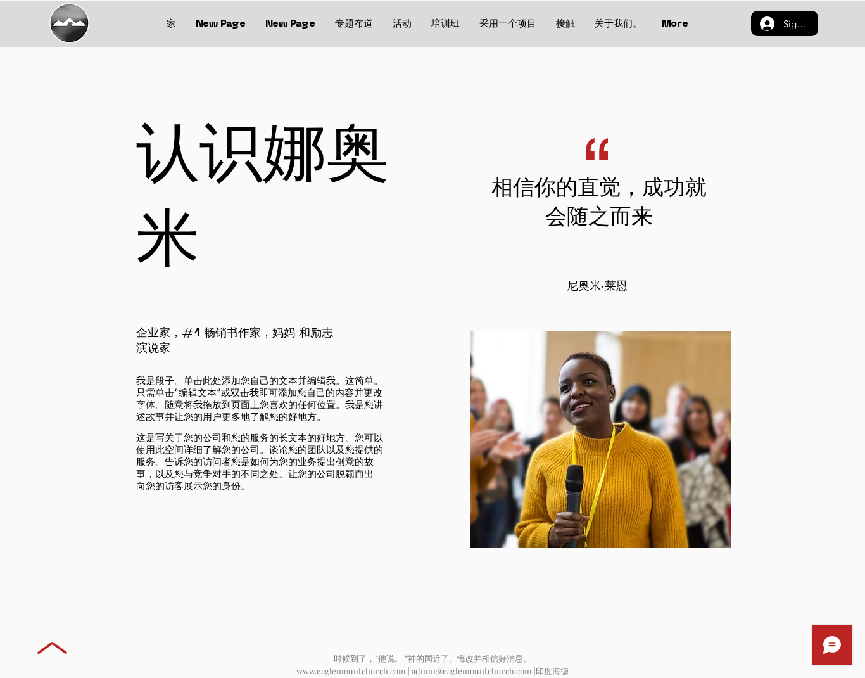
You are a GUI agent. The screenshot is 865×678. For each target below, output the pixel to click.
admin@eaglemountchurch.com (472, 670)
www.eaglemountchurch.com (351, 670)
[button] (565, 24)
